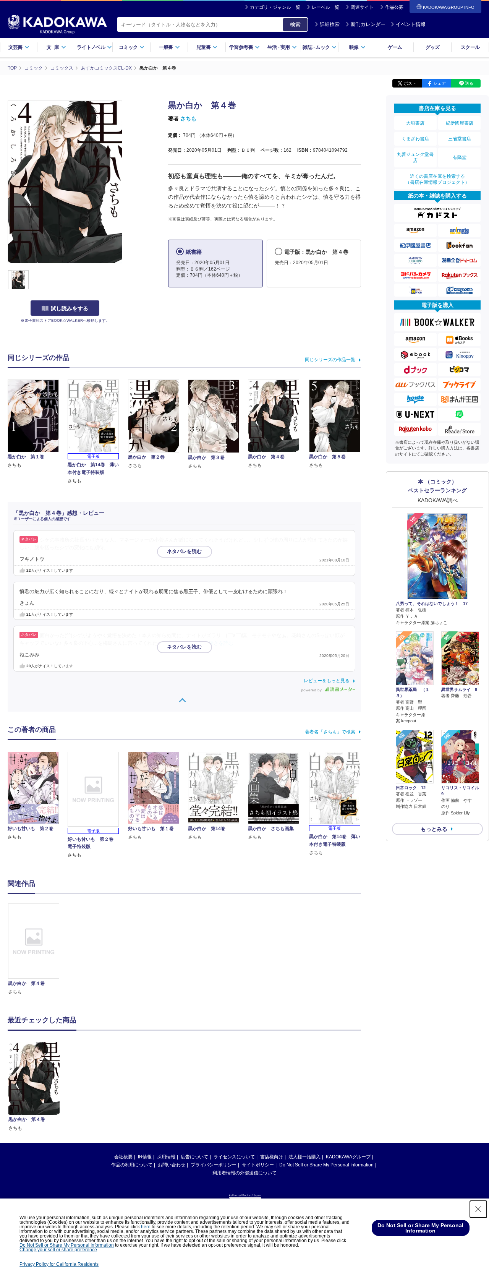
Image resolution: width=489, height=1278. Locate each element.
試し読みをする (69, 308)
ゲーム (395, 47)
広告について (194, 1157)
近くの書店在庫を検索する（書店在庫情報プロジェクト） (437, 179)
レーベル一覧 (325, 7)
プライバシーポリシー (213, 1165)
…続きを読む (218, 643)
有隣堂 (459, 157)
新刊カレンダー (368, 24)
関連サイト (362, 7)
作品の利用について (131, 1165)
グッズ (433, 47)
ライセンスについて (234, 1157)
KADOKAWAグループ (348, 1157)
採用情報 (166, 1157)
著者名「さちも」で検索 (330, 732)
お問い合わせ (171, 1165)
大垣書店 (415, 123)
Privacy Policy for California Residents (59, 1264)
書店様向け (271, 1157)
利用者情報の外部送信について (244, 1173)
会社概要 (123, 1157)
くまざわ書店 (415, 138)
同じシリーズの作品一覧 (330, 359)
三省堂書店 (459, 138)
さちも (188, 118)
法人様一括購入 (304, 1157)
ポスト (410, 83)
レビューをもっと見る (327, 680)
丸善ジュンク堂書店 (415, 157)
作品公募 (394, 7)
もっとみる (434, 829)
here (146, 1226)
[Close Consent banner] (478, 1209)
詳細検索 (330, 24)
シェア (439, 83)
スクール (470, 47)
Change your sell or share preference (58, 1249)
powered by (312, 690)
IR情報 (145, 1157)
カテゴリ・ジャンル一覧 (275, 7)
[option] (38, 949)
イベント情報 (411, 24)
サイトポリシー (258, 1165)
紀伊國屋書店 (459, 123)
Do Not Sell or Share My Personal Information (326, 1165)
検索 (295, 24)
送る (469, 83)
